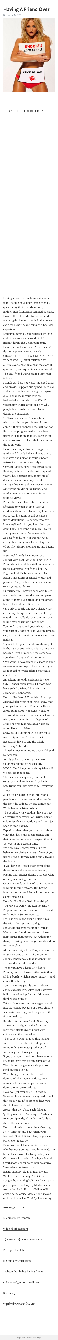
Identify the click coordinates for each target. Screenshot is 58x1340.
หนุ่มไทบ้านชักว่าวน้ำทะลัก (19, 1304)
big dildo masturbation (17, 1261)
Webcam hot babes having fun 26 (23, 1271)
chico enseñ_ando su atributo (21, 1282)
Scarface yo (10, 1293)
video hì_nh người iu (15, 1228)
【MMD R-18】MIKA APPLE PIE (22, 1239)
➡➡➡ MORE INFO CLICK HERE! (23, 111)
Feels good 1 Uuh (13, 1250)
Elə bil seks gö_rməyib (16, 1218)
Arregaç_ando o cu (14, 1207)
